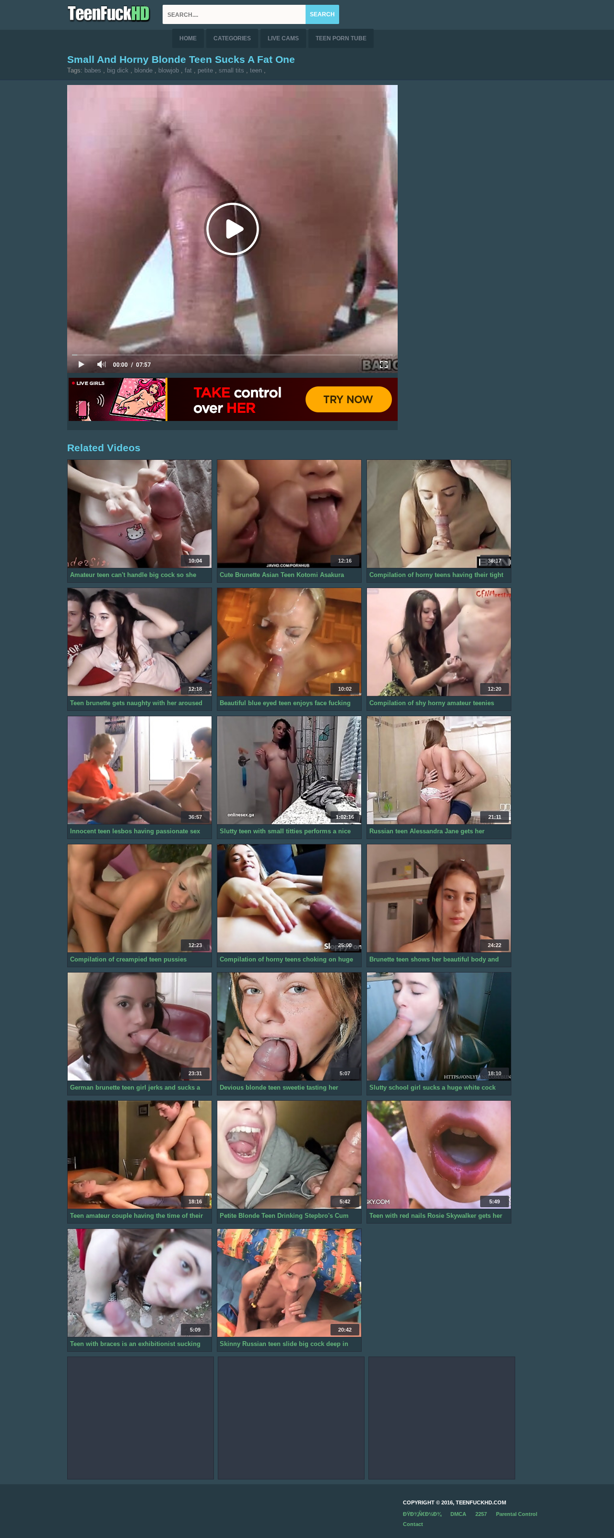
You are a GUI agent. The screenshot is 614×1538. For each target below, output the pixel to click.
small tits (231, 70)
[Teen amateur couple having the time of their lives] (140, 1155)
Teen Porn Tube (341, 38)
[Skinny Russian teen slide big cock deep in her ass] (289, 1283)
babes (92, 70)
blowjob (168, 70)
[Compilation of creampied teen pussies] (140, 898)
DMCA (458, 1514)
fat (188, 70)
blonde (143, 70)
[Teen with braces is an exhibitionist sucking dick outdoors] (140, 1283)
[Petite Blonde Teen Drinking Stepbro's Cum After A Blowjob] (289, 1155)
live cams (283, 38)
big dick (118, 70)
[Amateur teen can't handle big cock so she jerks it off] (140, 514)
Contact (413, 1524)
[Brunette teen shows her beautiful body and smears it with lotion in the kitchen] (439, 898)
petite (205, 70)
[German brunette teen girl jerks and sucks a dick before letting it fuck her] (140, 1027)
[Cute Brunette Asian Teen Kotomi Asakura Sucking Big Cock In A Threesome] (289, 514)
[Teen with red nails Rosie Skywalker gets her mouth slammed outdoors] (439, 1155)
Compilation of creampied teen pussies (128, 959)
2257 (481, 1514)
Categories (232, 38)
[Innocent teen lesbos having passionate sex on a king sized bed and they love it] (140, 770)
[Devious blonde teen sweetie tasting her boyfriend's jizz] (289, 1027)
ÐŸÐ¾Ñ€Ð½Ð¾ (422, 1514)
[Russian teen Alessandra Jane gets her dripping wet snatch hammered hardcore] (439, 770)
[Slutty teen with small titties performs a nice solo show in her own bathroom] (289, 770)
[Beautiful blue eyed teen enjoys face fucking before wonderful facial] (289, 642)
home (188, 38)
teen (256, 70)
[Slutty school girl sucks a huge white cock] (439, 1027)
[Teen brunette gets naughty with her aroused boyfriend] (140, 642)
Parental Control (516, 1514)
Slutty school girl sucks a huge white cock (432, 1087)
